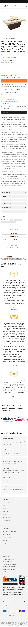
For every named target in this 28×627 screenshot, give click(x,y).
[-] (3, 77)
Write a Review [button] (14, 233)
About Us (5, 540)
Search (4, 505)
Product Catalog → (4, 221)
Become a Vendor (6, 520)
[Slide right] (16, 426)
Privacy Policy (6, 543)
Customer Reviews (7, 528)
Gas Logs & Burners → (18, 219)
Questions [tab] (13, 239)
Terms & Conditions (7, 546)
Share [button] (3, 216)
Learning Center (6, 534)
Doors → (11, 219)
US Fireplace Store (15, 615)
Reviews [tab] (4, 239)
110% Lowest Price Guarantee (9, 531)
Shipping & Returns (7, 537)
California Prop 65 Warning (8, 549)
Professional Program (7, 502)
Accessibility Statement (8, 551)
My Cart (4, 508)
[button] (1, 5)
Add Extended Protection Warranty (9, 75)
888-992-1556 (11, 99)
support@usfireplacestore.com (12, 101)
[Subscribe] (23, 605)
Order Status (5, 511)
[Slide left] (11, 426)
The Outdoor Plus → (12, 221)
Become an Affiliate (7, 517)
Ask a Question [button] (14, 236)
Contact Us (5, 514)
